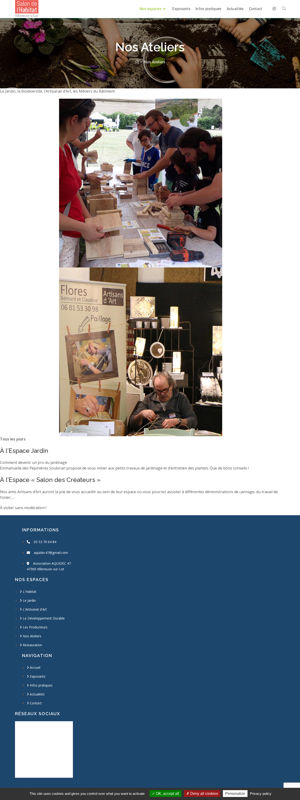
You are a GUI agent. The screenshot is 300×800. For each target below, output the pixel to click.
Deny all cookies (203, 794)
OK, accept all (167, 794)
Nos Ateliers (154, 61)
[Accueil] (137, 61)
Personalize (235, 794)
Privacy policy (260, 794)
